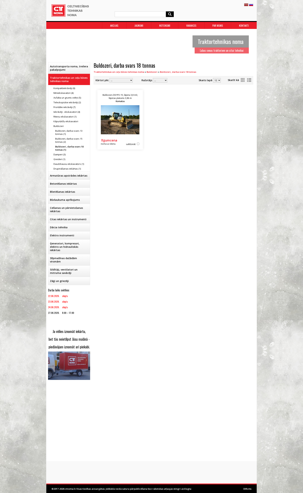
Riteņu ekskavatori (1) (64, 116)
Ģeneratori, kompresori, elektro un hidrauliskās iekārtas (64, 247)
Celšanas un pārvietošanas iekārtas (66, 209)
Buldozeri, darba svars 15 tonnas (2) (68, 140)
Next (250, 45)
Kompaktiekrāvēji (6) (64, 88)
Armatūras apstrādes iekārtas (68, 175)
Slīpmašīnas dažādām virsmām (63, 259)
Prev (52, 45)
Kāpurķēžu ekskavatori (65, 121)
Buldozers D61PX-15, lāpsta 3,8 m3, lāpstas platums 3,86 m (120, 98)
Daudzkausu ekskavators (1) (68, 164)
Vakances (191, 25)
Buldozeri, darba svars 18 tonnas (178, 71)
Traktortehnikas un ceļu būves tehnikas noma (68, 79)
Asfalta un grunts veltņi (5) (67, 97)
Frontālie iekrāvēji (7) (64, 107)
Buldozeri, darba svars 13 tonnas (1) (68, 132)
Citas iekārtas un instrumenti (68, 219)
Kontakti (244, 25)
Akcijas (114, 25)
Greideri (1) (59, 159)
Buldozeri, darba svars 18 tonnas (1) (69, 148)
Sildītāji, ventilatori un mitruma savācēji (64, 271)
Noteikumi (164, 25)
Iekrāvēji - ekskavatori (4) (66, 111)
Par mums (217, 25)
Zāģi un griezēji (59, 281)
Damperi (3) (59, 154)
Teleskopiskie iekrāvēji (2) (67, 102)
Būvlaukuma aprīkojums (65, 199)
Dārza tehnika (59, 227)
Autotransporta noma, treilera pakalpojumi (69, 68)
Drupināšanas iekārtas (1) (67, 168)
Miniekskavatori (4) (63, 92)
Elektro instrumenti (62, 235)
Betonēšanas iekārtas (63, 183)
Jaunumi (138, 25)
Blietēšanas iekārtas (62, 191)
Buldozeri (58, 126)
